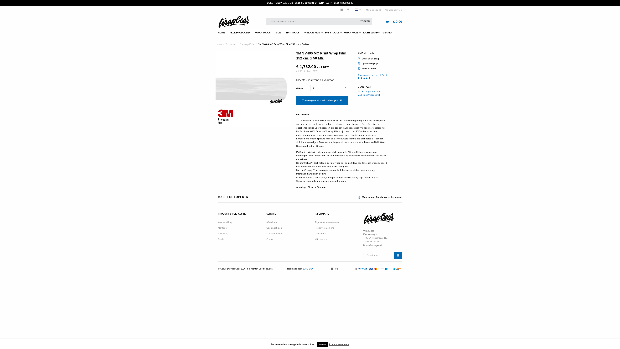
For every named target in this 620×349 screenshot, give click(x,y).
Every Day (308, 269)
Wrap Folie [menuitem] (351, 32)
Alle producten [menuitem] (240, 32)
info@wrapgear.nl (374, 245)
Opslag (221, 239)
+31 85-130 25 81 (373, 241)
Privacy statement (324, 228)
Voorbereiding (225, 222)
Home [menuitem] (221, 32)
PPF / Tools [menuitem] (332, 32)
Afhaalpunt (272, 222)
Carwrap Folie (247, 44)
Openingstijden (274, 228)
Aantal (299, 88)
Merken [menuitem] (387, 32)
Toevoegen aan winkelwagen (320, 100)
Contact (270, 239)
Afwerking (223, 233)
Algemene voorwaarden (327, 222)
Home (219, 44)
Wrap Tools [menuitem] (263, 32)
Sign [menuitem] (278, 32)
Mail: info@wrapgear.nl (369, 95)
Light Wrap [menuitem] (370, 32)
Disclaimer (320, 233)
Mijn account (373, 10)
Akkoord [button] (322, 344)
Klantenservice (393, 10)
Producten (231, 44)
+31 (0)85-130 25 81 (372, 91)
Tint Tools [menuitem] (293, 32)
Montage (222, 228)
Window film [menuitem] (312, 32)
